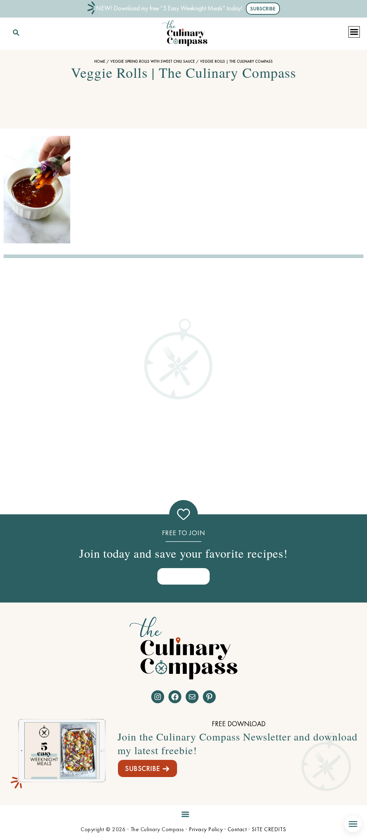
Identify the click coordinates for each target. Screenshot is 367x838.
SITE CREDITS (269, 829)
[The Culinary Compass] (185, 31)
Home (99, 61)
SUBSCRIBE (142, 768)
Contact (237, 829)
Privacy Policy (206, 829)
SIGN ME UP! (183, 576)
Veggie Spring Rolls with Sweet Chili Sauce (152, 61)
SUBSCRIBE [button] (263, 8)
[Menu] (183, 813)
